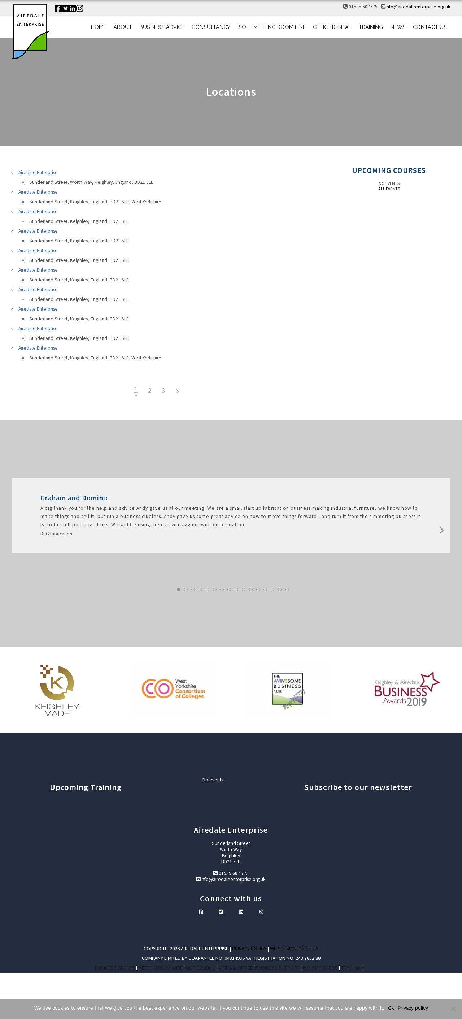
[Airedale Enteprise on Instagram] (79, 9)
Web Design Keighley (294, 948)
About (122, 27)
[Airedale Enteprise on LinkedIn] (72, 9)
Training (371, 27)
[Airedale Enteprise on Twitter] (65, 9)
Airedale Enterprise (38, 172)
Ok (391, 1008)
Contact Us (430, 27)
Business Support (278, 968)
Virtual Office (236, 968)
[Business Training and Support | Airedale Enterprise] (30, 32)
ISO (241, 27)
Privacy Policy (249, 948)
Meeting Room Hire (279, 27)
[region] (231, 690)
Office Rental (332, 27)
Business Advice (161, 27)
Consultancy (211, 27)
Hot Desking (200, 968)
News (398, 27)
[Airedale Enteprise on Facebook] (58, 9)
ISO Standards (320, 968)
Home (98, 27)
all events (389, 188)
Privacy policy (413, 1008)
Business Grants (115, 968)
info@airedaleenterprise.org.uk (417, 7)
